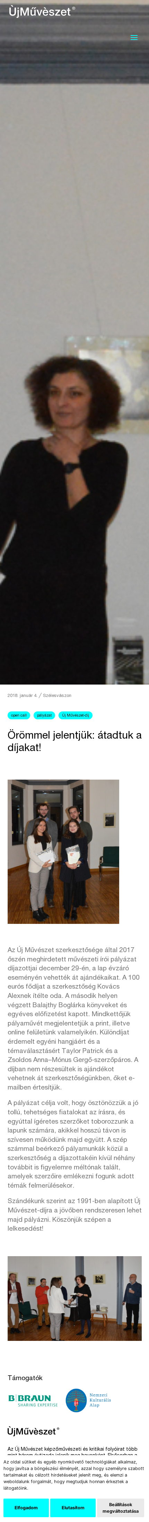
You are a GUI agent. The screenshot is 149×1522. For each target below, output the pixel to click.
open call (19, 716)
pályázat (44, 716)
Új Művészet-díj (75, 716)
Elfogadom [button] (26, 1507)
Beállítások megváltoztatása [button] (121, 1508)
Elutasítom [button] (73, 1507)
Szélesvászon (57, 696)
